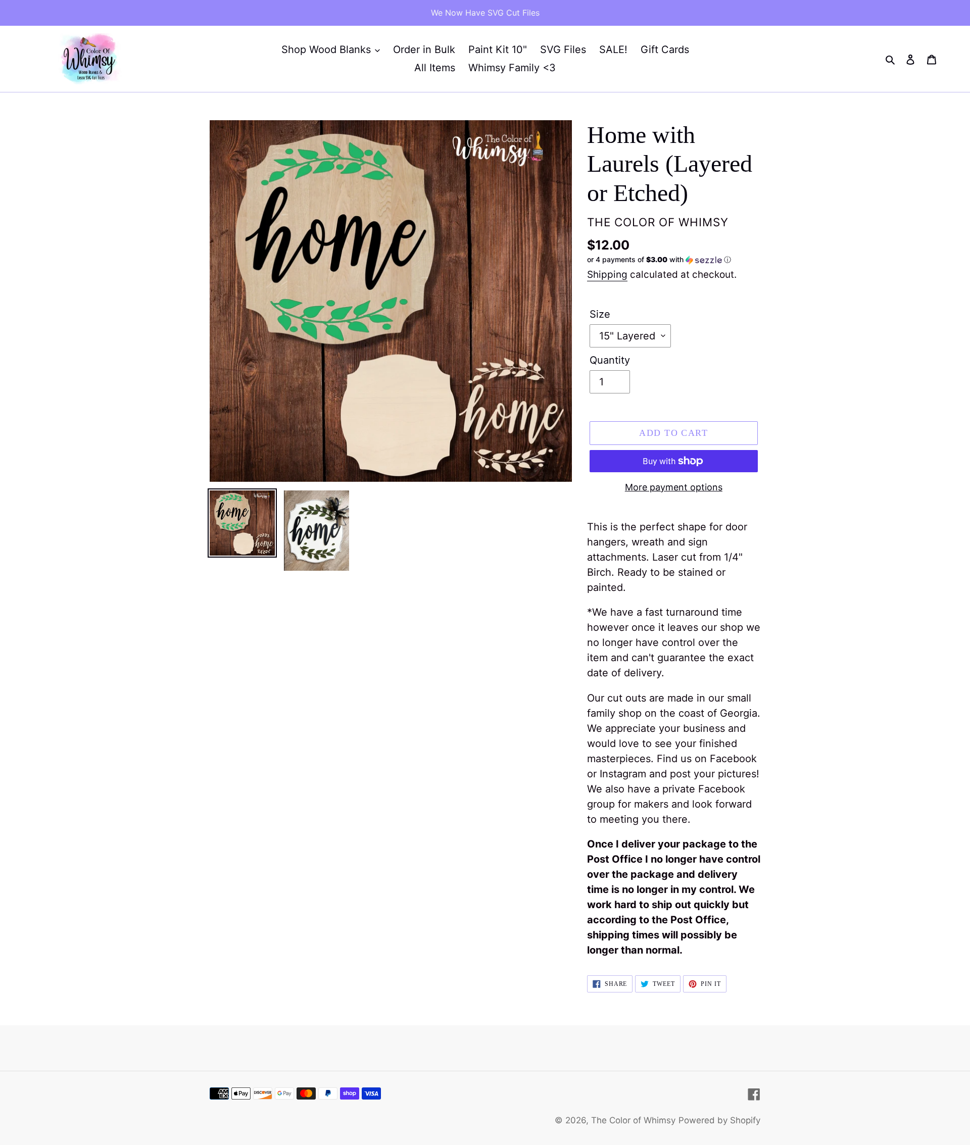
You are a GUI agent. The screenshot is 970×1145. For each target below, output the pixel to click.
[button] (659, 260)
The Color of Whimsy (633, 1120)
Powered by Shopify (719, 1120)
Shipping (607, 274)
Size (600, 314)
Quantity (610, 360)
